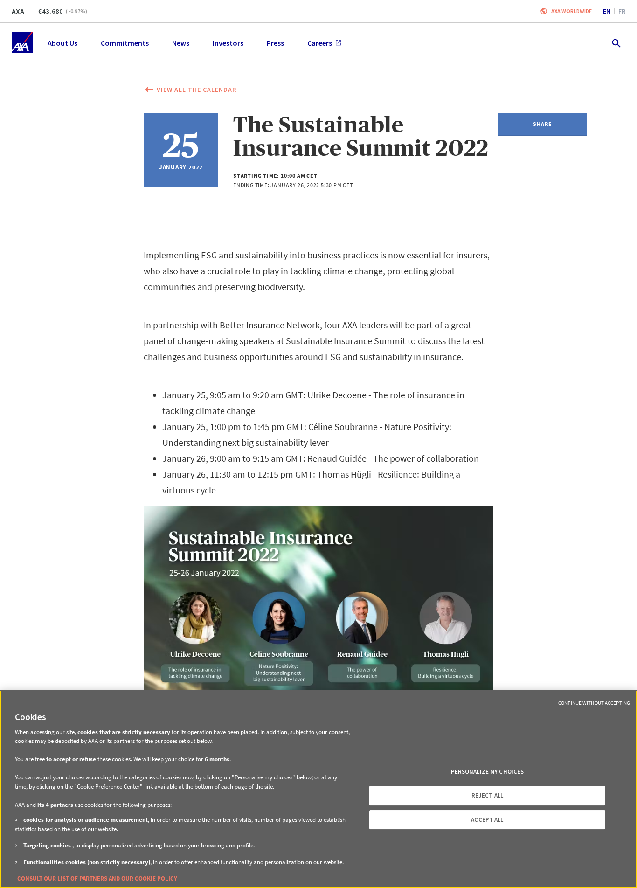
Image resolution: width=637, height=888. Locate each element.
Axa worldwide (571, 10)
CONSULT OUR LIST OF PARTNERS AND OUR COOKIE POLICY (97, 878)
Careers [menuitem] (319, 43)
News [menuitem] (180, 43)
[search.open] (615, 42)
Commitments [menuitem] (125, 43)
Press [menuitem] (275, 43)
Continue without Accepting (594, 703)
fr (621, 11)
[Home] (22, 42)
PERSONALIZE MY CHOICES (487, 772)
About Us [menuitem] (62, 43)
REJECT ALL (487, 795)
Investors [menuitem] (228, 43)
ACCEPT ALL (487, 820)
